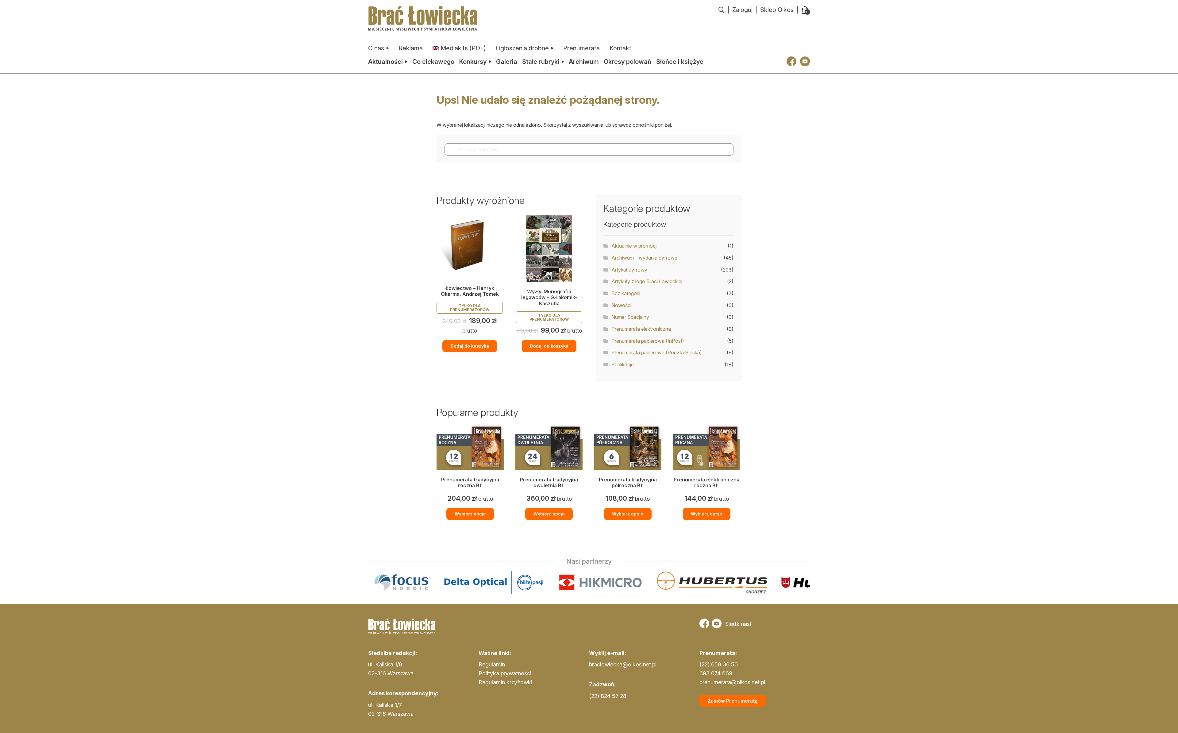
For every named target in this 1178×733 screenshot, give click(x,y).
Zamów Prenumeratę (732, 701)
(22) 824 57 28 (607, 696)
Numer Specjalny (630, 317)
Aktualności (385, 61)
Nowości (621, 305)
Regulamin (492, 664)
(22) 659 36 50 (718, 664)
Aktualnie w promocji (634, 246)
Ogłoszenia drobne (522, 48)
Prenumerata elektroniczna (641, 329)
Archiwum (584, 61)
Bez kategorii (625, 293)
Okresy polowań (627, 61)
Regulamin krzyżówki (505, 682)
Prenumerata (581, 48)
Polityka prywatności (505, 673)
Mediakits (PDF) (463, 48)
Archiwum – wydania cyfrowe (644, 258)
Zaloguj (742, 10)
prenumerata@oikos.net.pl (732, 682)
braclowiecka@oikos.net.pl (622, 664)
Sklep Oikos (777, 10)
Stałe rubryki (540, 61)
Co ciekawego (433, 61)
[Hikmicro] (523, 582)
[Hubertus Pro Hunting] (762, 582)
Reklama (410, 48)
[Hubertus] (635, 582)
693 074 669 (715, 673)
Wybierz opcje (470, 513)
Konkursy (473, 61)
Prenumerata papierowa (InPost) (647, 341)
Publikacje (622, 364)
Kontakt (620, 48)
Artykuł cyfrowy (629, 270)
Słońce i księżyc (679, 61)
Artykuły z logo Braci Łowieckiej (646, 281)
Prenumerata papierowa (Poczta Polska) (656, 352)
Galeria (506, 61)
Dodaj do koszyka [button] (470, 346)
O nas (376, 48)
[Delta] (416, 582)
